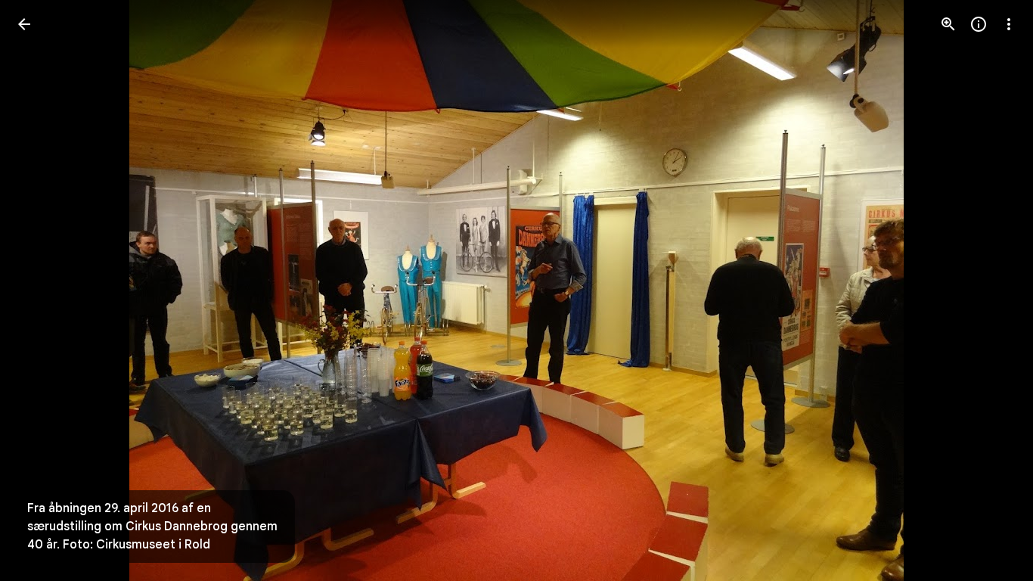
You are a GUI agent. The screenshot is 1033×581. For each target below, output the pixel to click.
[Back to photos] (24, 24)
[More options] (1009, 24)
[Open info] (978, 24)
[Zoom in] (948, 24)
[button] (990, 290)
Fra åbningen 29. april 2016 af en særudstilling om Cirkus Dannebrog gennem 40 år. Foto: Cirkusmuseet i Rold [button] (152, 526)
